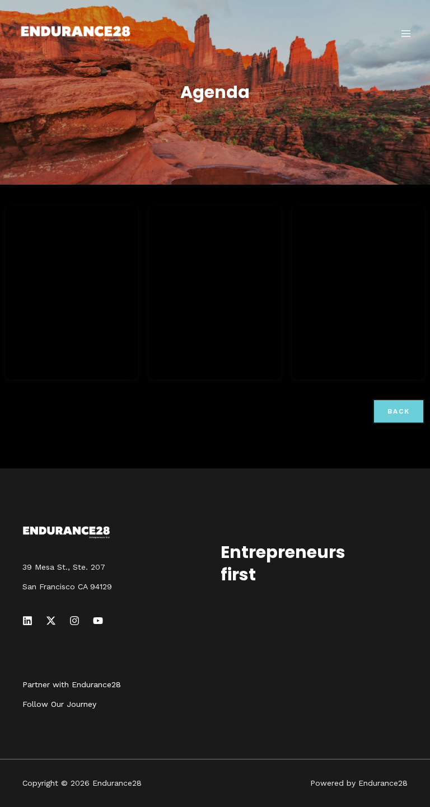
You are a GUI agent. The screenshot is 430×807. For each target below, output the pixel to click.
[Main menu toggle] (406, 33)
